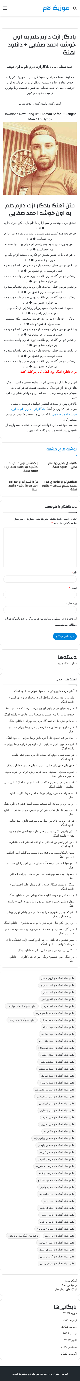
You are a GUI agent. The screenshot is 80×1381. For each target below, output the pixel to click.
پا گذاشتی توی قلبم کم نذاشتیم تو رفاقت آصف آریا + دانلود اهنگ (20, 467)
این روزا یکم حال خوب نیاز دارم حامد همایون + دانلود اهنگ (39, 922)
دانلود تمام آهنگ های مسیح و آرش (57, 1186)
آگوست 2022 (69, 1353)
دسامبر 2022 (69, 1326)
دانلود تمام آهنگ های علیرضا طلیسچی (54, 1089)
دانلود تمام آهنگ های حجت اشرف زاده (54, 1013)
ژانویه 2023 (70, 1319)
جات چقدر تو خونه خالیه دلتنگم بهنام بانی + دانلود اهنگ (41, 895)
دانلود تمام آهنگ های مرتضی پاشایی (56, 1173)
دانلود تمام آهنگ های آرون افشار (57, 978)
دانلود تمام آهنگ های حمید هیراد (58, 1020)
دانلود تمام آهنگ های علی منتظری (57, 1110)
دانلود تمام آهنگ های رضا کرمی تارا (56, 1047)
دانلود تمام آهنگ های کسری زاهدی (56, 1249)
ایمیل (73, 587)
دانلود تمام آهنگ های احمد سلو (58, 992)
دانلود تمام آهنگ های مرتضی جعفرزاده (54, 1166)
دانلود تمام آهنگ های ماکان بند (59, 1131)
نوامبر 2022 (70, 1333)
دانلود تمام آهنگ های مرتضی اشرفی (56, 1159)
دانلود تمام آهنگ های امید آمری (58, 1006)
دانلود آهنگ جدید (67, 663)
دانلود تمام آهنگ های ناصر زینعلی (57, 1214)
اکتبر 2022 (70, 1340)
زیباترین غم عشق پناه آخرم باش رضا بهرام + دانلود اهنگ (40, 737)
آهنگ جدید (71, 1280)
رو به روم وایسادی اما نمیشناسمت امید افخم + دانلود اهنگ (39, 803)
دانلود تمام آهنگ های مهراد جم (59, 1200)
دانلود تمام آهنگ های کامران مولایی (56, 1242)
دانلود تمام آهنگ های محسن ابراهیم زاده (54, 1138)
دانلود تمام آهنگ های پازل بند (59, 1235)
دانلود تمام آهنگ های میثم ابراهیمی (56, 1207)
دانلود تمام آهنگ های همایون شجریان (55, 1228)
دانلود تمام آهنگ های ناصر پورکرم (57, 1221)
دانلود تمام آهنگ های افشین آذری (57, 999)
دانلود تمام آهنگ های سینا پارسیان (57, 1082)
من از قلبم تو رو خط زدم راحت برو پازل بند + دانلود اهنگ (23, 485)
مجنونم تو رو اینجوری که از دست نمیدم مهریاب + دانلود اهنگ (59, 485)
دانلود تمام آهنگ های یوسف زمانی (57, 1263)
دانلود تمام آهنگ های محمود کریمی (56, 1152)
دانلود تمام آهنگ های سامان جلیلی (57, 1061)
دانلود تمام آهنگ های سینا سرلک (57, 1075)
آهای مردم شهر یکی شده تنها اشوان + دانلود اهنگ (44, 691)
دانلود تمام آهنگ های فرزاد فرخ (58, 1117)
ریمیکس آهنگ (69, 1285)
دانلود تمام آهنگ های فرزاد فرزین (57, 1124)
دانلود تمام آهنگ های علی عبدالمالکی (55, 1096)
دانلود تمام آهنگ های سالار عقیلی (57, 1054)
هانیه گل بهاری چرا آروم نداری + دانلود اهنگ (62, 465)
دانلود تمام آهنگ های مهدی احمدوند (56, 1193)
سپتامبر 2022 (69, 1346)
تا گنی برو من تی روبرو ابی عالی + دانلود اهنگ (46, 950)
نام (74, 572)
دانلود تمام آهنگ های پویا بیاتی (23, 1235)
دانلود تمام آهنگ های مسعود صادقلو (56, 1180)
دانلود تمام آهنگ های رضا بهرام (58, 1026)
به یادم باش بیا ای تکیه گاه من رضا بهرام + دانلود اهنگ (41, 720)
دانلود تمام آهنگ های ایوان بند (21, 1006)
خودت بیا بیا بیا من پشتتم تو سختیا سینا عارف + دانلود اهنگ (39, 714)
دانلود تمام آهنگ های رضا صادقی (57, 1033)
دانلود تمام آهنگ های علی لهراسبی (56, 1103)
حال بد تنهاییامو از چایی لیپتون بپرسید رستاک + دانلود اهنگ (39, 708)
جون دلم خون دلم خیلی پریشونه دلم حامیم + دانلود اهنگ (40, 765)
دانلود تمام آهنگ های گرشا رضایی (57, 1256)
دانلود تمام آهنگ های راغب (22, 1020)
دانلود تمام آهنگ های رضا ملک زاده (56, 1040)
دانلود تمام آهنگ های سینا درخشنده (56, 1068)
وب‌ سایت (71, 603)
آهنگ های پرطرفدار (66, 1289)
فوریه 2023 (70, 1313)
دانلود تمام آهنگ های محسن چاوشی (56, 1145)
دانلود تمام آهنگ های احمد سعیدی (57, 985)
